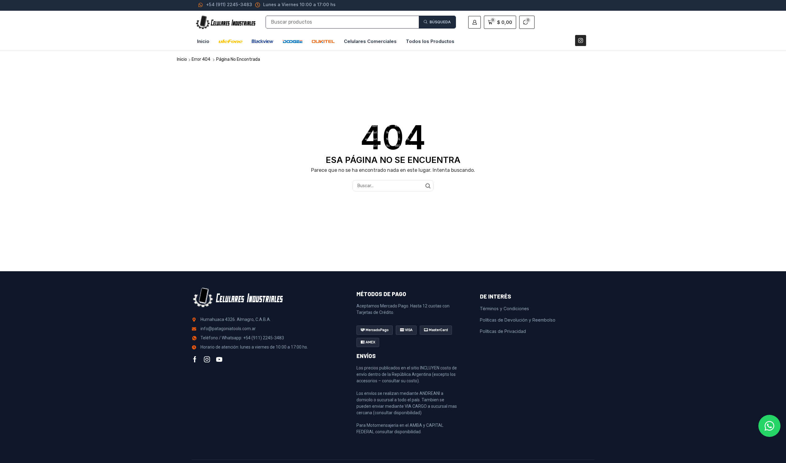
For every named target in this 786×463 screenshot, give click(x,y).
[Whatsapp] (769, 426)
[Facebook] (195, 359)
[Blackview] (262, 41)
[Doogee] (292, 41)
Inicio (182, 59)
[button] (474, 22)
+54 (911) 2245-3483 (229, 4)
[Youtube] (219, 359)
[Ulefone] (230, 41)
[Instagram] (580, 40)
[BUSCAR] (428, 185)
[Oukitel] (323, 41)
